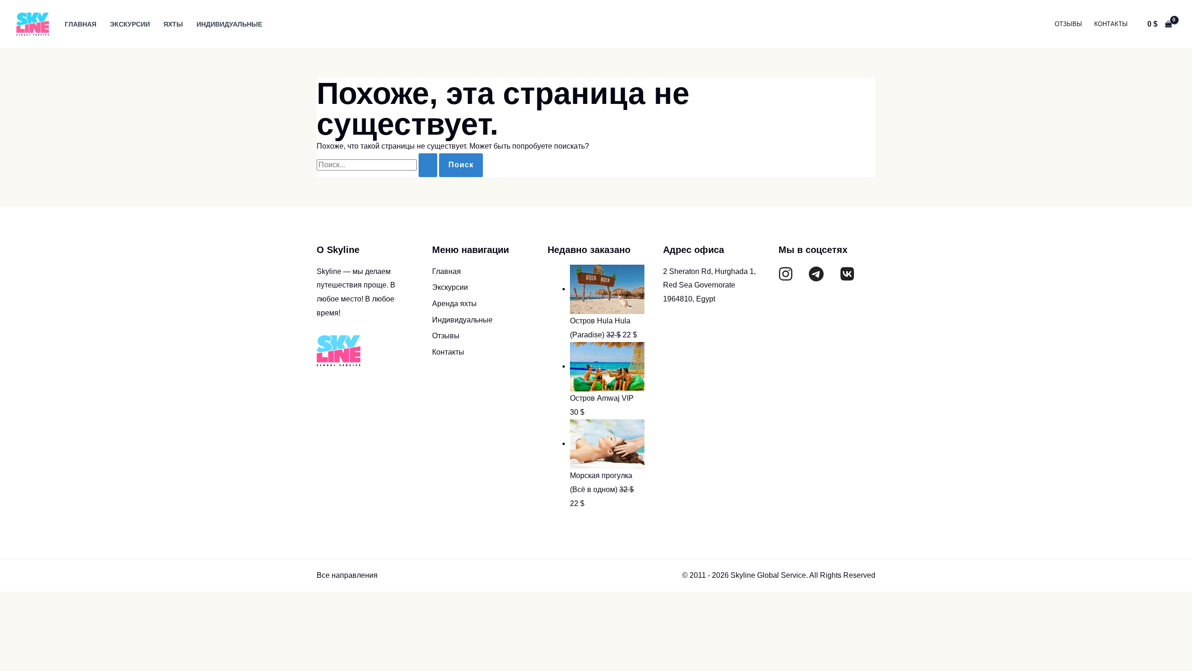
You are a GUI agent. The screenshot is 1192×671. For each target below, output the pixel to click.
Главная (80, 24)
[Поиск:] (378, 165)
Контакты (1111, 24)
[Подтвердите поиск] (428, 165)
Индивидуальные (229, 24)
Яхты (173, 24)
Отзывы (1068, 24)
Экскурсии (130, 24)
